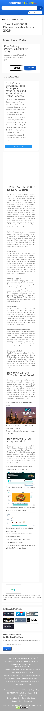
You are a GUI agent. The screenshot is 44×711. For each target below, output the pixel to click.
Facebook (31, 693)
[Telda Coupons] (32, 621)
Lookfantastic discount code (21, 672)
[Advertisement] (21, 167)
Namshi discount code (11, 675)
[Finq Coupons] (8, 621)
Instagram (22, 695)
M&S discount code (11, 661)
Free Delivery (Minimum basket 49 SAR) (16, 49)
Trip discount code (11, 682)
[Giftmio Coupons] (8, 627)
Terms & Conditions (29, 698)
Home (6, 19)
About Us (16, 698)
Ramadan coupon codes (23, 685)
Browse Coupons (34, 13)
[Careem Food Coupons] (32, 614)
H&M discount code (22, 666)
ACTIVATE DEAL (18, 146)
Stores (13, 19)
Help (37, 690)
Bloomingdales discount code (21, 664)
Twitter (23, 693)
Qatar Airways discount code (29, 682)
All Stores (24, 690)
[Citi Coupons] (20, 614)
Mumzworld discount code (31, 675)
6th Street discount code (29, 661)
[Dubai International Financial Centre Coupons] (20, 621)
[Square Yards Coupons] (8, 614)
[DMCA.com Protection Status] (22, 707)
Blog (32, 690)
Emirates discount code (29, 678)
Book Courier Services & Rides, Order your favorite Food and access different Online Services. (16, 89)
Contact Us (28, 701)
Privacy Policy (17, 701)
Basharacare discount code (28, 669)
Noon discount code (29, 658)
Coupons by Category (11, 690)
